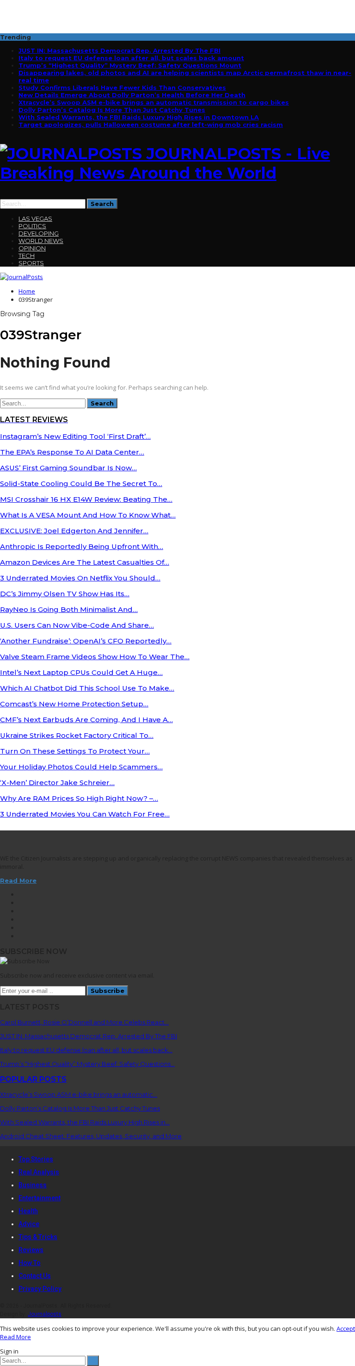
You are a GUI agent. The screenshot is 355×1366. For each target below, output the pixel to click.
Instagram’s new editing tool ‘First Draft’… (75, 436)
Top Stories (35, 1159)
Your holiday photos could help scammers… (81, 766)
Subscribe (107, 990)
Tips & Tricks (37, 1237)
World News (40, 240)
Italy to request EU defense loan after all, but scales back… (86, 1050)
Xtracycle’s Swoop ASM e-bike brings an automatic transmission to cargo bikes (153, 102)
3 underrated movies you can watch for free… (85, 814)
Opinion (32, 248)
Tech (26, 255)
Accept (346, 1328)
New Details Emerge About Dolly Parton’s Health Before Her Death (131, 95)
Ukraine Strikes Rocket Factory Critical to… (76, 735)
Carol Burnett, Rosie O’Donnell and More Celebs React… (84, 1022)
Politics (32, 226)
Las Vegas (35, 218)
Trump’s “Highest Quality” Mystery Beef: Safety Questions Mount (129, 65)
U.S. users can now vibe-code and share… (77, 625)
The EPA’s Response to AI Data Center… (72, 452)
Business (32, 1185)
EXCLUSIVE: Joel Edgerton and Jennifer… (74, 530)
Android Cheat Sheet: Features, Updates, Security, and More (91, 1136)
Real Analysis (38, 1172)
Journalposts (44, 1314)
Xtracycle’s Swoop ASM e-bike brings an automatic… (78, 1094)
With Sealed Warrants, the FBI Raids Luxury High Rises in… (85, 1122)
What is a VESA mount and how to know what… (88, 515)
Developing (38, 233)
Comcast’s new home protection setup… (74, 703)
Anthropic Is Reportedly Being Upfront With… (81, 546)
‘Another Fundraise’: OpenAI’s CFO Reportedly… (85, 640)
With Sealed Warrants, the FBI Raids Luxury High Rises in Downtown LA (138, 117)
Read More (18, 880)
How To (29, 1262)
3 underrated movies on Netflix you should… (80, 578)
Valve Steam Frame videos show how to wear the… (95, 656)
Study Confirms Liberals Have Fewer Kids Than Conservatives (122, 87)
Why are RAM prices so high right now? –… (79, 798)
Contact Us (34, 1275)
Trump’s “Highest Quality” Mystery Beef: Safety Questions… (87, 1063)
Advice (28, 1224)
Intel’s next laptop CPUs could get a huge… (81, 672)
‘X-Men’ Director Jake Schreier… (57, 782)
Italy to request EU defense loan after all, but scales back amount (131, 58)
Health (28, 1211)
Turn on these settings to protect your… (75, 751)
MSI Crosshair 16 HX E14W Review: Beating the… (86, 499)
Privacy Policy (39, 1288)
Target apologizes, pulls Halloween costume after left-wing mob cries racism (150, 124)
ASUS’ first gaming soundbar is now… (68, 467)
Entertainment (39, 1198)
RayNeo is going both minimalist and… (69, 609)
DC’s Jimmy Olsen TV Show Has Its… (64, 593)
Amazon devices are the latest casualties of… (84, 562)
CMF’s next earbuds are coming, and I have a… (86, 719)
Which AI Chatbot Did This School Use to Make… (87, 688)
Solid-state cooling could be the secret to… (81, 483)
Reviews (30, 1250)
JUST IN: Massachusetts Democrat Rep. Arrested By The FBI (119, 50)
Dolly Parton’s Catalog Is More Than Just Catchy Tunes (111, 109)
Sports (31, 263)
